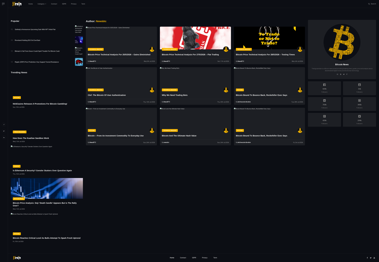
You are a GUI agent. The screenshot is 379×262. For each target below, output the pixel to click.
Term (83, 4)
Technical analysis (95, 49)
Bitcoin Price (18, 198)
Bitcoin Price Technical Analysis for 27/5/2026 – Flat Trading (190, 54)
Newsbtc (101, 21)
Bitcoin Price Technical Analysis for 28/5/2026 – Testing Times (265, 54)
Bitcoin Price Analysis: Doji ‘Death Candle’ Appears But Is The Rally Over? (45, 204)
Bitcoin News (342, 64)
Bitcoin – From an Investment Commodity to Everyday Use (116, 136)
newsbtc (166, 142)
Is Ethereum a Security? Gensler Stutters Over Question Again (42, 170)
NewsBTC (93, 61)
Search (373, 4)
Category (41, 4)
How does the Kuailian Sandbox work (31, 138)
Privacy (73, 4)
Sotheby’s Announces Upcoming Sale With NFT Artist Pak (35, 29)
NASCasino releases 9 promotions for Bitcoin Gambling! (40, 104)
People (16, 166)
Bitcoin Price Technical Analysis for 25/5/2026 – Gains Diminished (119, 54)
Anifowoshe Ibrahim (244, 102)
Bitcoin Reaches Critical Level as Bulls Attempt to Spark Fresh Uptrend (46, 238)
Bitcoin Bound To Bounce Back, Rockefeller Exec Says (261, 95)
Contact (54, 4)
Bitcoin (239, 90)
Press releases (19, 132)
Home (30, 4)
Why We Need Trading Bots (175, 95)
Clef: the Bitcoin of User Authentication (107, 95)
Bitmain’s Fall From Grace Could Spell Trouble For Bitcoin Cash (37, 51)
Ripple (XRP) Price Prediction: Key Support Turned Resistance (37, 62)
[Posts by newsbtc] (226, 130)
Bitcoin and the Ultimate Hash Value (179, 136)
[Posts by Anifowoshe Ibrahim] (300, 90)
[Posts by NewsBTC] (152, 49)
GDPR (64, 4)
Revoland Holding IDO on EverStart (27, 40)
